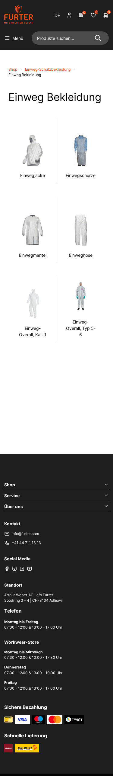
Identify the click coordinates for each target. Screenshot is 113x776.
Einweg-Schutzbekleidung (48, 69)
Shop (12, 69)
